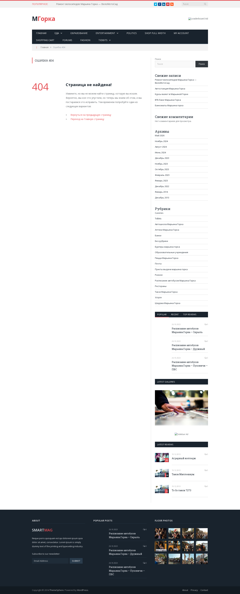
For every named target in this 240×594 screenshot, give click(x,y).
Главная (41, 33)
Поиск (158, 59)
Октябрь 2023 (162, 169)
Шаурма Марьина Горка (167, 303)
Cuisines (159, 212)
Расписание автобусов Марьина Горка (175, 280)
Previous (159, 408)
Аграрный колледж (184, 458)
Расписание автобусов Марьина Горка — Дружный (188, 347)
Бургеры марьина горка (167, 246)
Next (204, 408)
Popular (162, 314)
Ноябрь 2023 (161, 163)
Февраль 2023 (162, 175)
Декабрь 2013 (162, 197)
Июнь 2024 (160, 152)
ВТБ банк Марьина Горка (168, 99)
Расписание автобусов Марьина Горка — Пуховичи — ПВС (190, 365)
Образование (79, 33)
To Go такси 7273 (181, 490)
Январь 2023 (161, 180)
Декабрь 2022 (162, 186)
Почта (158, 263)
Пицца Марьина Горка (166, 258)
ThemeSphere (56, 590)
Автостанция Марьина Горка (72, 4)
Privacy (194, 590)
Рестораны (161, 286)
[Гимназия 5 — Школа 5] (181, 408)
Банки (158, 235)
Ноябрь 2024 (161, 141)
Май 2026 (159, 135)
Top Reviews (189, 314)
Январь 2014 (161, 191)
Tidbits (102, 40)
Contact (204, 590)
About (185, 590)
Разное (159, 274)
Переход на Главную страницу (87, 119)
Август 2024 (161, 146)
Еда (57, 33)
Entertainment (105, 33)
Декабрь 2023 (162, 158)
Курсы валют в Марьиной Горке (171, 94)
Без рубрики (161, 241)
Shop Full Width (155, 33)
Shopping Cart (45, 40)
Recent (175, 314)
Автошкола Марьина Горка (169, 224)
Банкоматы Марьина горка (169, 105)
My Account (181, 33)
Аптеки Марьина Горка (167, 229)
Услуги (158, 297)
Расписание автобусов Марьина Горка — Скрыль (187, 330)
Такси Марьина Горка (166, 291)
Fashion (85, 40)
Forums (67, 40)
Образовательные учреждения (171, 252)
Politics (132, 33)
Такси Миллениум (183, 474)
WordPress (82, 590)
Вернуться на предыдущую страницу (91, 114)
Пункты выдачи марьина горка (171, 269)
